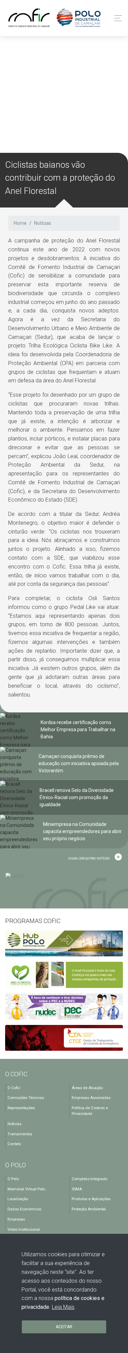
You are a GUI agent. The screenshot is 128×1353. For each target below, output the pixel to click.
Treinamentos (20, 1134)
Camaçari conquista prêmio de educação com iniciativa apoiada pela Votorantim (79, 763)
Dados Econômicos (24, 1209)
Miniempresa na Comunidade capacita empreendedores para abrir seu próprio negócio (82, 831)
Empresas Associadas (91, 1098)
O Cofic (14, 1088)
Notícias (42, 223)
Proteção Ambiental (89, 1209)
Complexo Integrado (89, 1179)
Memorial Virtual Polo (26, 1189)
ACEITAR (64, 1326)
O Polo (13, 1179)
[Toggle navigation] (116, 18)
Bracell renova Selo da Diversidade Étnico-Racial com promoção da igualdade (77, 797)
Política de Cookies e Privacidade (90, 1111)
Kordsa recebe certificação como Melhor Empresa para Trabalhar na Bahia (78, 729)
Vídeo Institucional (24, 1229)
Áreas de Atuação (87, 1088)
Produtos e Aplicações (91, 1199)
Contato (14, 1144)
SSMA (77, 1189)
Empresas (16, 1219)
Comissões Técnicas (26, 1098)
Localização (18, 1199)
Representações (21, 1108)
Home (20, 223)
